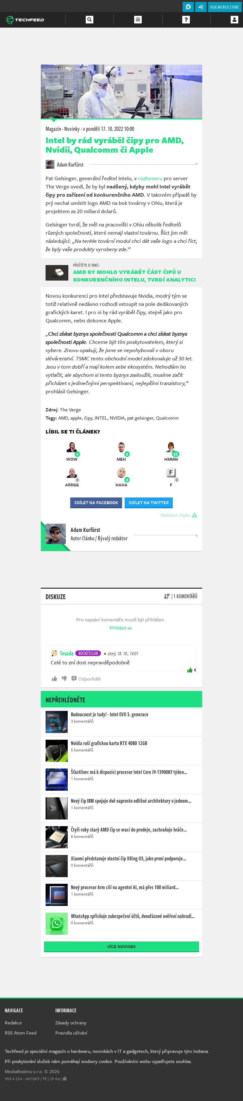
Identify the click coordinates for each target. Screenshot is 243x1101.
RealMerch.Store (224, 7)
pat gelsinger (140, 417)
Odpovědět (89, 678)
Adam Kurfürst (70, 164)
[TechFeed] (25, 19)
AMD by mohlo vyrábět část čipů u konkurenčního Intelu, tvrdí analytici (134, 275)
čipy (88, 417)
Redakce (13, 1022)
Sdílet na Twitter (149, 502)
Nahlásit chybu (176, 514)
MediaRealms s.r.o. (24, 1071)
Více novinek (121, 946)
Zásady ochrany (70, 1022)
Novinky (72, 128)
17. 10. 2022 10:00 (108, 128)
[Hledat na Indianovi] (89, 20)
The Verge (70, 409)
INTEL (101, 417)
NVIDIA (117, 417)
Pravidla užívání (71, 1032)
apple (76, 417)
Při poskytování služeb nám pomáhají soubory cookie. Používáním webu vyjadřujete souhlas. (98, 1061)
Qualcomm (167, 417)
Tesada (67, 653)
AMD (63, 417)
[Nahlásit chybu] (65, 1078)
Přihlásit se (120, 627)
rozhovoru (150, 178)
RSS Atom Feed (20, 1032)
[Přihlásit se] (234, 20)
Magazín (53, 128)
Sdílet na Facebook (96, 502)
